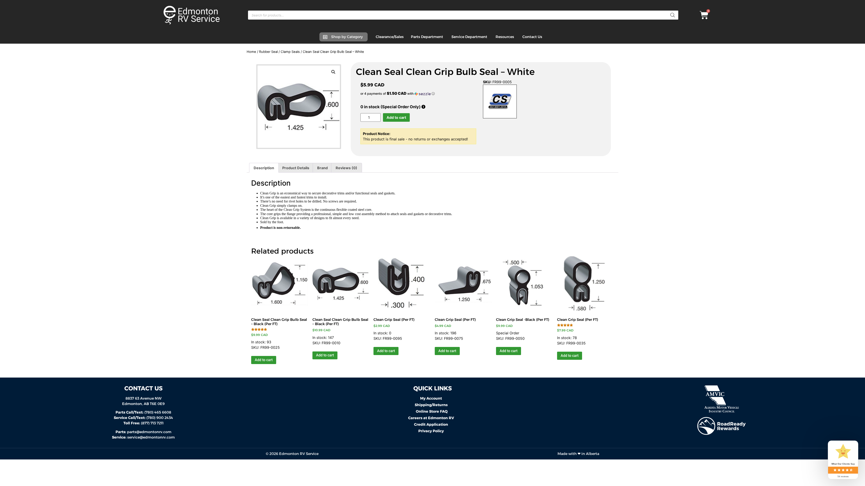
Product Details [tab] (295, 168)
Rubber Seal (268, 52)
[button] (333, 72)
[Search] (672, 15)
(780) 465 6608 (143, 412)
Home (251, 52)
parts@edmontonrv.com (149, 432)
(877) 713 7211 (143, 423)
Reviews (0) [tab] (346, 168)
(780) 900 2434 (143, 418)
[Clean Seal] (500, 102)
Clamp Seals (290, 52)
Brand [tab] (322, 168)
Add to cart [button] (264, 360)
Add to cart (396, 117)
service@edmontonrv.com (151, 437)
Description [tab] (264, 168)
